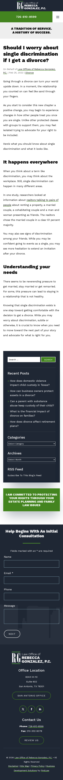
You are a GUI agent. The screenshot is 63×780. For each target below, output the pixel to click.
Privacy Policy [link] (37, 766)
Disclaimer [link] (13, 766)
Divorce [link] (29, 72)
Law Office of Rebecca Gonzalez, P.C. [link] (33, 757)
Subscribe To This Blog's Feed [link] (24, 475)
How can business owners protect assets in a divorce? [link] (31, 393)
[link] (31, 5)
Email (8, 573)
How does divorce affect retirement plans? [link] (32, 423)
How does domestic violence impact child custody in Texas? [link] (30, 383)
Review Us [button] (31, 740)
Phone (8, 589)
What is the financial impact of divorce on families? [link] (29, 413)
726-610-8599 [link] (26, 17)
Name (7, 556)
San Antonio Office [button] (31, 695)
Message (9, 605)
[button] (57, 17)
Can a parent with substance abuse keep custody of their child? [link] (32, 403)
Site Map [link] (24, 766)
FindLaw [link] (45, 770)
